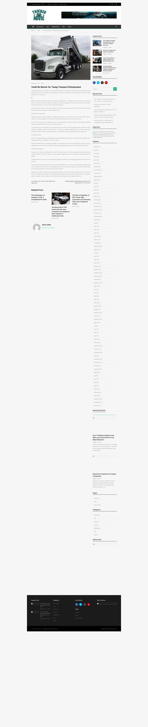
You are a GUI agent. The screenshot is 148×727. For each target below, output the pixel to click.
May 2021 (96, 332)
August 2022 (97, 286)
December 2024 (98, 206)
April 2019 (96, 385)
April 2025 (96, 193)
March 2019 (97, 389)
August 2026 (97, 146)
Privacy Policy (62, 4)
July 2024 (96, 223)
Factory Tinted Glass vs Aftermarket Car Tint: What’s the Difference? (109, 59)
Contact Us (55, 4)
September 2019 (98, 369)
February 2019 (97, 392)
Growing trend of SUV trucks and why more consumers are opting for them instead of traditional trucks (40, 211)
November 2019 (98, 362)
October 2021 (97, 316)
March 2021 (97, 339)
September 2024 (98, 216)
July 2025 (96, 183)
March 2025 (97, 196)
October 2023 (97, 243)
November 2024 (98, 209)
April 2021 (96, 336)
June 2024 (96, 226)
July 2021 (96, 326)
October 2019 (97, 365)
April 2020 (96, 356)
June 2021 (96, 329)
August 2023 (97, 249)
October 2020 (97, 349)
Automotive (40, 26)
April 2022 (96, 299)
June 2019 (96, 379)
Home (49, 4)
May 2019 (96, 382)
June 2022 (96, 292)
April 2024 (96, 233)
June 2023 (96, 256)
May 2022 (96, 296)
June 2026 (96, 153)
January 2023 (97, 269)
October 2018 (97, 405)
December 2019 (98, 359)
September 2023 (98, 246)
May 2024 (96, 229)
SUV (63, 26)
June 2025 (96, 186)
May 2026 (96, 156)
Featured (96, 525)
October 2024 (97, 213)
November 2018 (98, 402)
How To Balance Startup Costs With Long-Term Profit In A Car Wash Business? (104, 100)
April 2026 (96, 160)
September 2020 (98, 352)
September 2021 (98, 319)
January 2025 (97, 203)
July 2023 (96, 253)
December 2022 (98, 273)
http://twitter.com (112, 4)
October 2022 (97, 279)
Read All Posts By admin (48, 227)
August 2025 (97, 180)
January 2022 (97, 309)
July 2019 (96, 375)
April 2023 (96, 259)
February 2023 (97, 266)
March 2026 (97, 163)
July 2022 (96, 289)
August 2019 (97, 372)
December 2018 (98, 399)
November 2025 (98, 170)
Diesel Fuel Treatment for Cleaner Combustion (102, 105)
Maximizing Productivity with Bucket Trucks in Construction (80, 209)
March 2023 (97, 263)
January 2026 (97, 166)
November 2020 (98, 346)
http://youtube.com (116, 4)
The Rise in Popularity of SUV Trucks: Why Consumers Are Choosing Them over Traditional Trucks (61, 199)
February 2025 (97, 200)
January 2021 (97, 342)
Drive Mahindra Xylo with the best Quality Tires (45, 605)
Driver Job (96, 521)
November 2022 (98, 276)
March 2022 (97, 302)
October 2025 (97, 173)
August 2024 (97, 219)
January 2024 (97, 239)
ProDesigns (114, 628)
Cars (47, 26)
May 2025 (96, 190)
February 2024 (97, 236)
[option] (40, 206)
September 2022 (98, 282)
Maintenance (55, 26)
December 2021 (98, 312)
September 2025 (98, 176)
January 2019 (97, 395)
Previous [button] (32, 206)
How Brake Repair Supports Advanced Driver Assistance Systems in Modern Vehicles (105, 116)
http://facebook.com (110, 4)
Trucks (69, 26)
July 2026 (96, 150)
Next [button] (89, 206)
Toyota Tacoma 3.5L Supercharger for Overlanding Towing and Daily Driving (103, 121)
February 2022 (97, 306)
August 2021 (97, 322)
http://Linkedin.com (114, 4)
